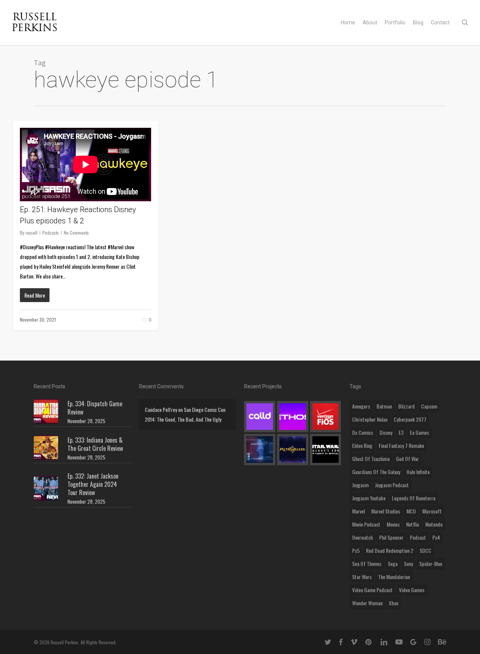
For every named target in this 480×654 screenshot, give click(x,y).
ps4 (436, 537)
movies (393, 524)
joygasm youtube (369, 498)
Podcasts (50, 232)
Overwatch (362, 537)
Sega (393, 563)
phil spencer (391, 537)
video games (411, 590)
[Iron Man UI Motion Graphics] (259, 449)
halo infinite (418, 472)
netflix (412, 524)
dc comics (362, 432)
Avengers (361, 406)
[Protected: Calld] (259, 416)
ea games (419, 432)
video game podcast (372, 590)
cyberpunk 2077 (410, 419)
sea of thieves (366, 563)
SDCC (425, 550)
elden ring (362, 445)
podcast (418, 537)
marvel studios (385, 511)
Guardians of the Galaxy (376, 472)
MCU (411, 511)
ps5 (356, 550)
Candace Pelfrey (161, 409)
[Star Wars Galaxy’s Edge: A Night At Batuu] (325, 449)
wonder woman (367, 603)
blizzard (406, 406)
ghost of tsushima (371, 458)
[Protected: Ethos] (292, 416)
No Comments (76, 232)
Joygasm (360, 485)
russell (32, 232)
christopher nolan (369, 419)
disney (386, 432)
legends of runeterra (413, 498)
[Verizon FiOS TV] (325, 416)
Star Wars (362, 577)
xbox (393, 603)
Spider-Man (430, 563)
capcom (429, 406)
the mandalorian (394, 577)
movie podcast (366, 524)
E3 (401, 432)
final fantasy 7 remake (401, 445)
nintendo (433, 524)
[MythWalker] (292, 449)
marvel (358, 511)
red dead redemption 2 (389, 550)
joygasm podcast (392, 485)
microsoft (432, 511)
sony (408, 563)
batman (384, 406)
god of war (407, 458)
